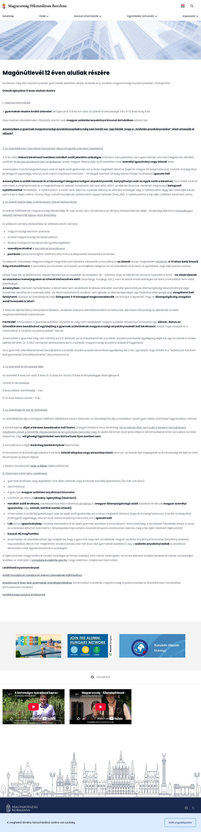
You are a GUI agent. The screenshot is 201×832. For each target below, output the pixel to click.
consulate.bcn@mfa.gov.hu (49, 560)
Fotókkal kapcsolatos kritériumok (24, 595)
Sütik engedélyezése (180, 822)
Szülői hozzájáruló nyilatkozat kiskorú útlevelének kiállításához (42, 575)
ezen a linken (39, 466)
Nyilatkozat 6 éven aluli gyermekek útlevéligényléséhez (37, 583)
